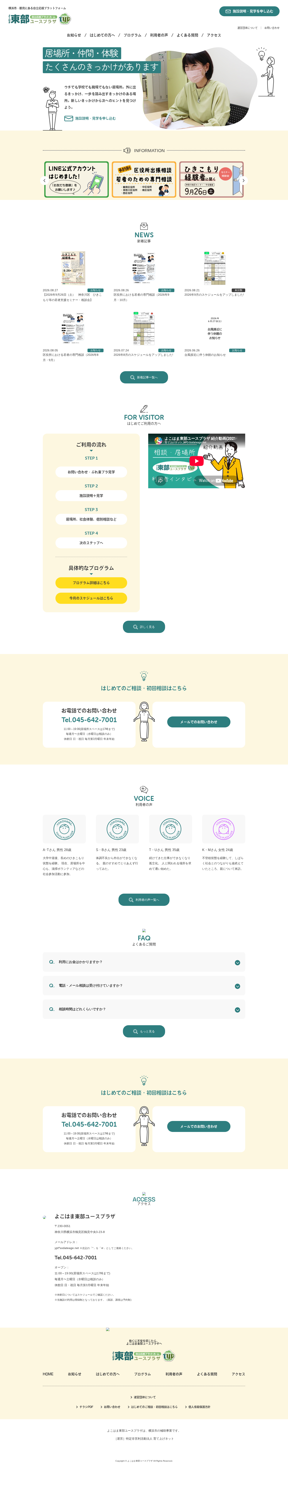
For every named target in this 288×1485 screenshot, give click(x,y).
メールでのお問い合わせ (198, 722)
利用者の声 (159, 35)
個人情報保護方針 (199, 1406)
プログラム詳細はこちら (91, 582)
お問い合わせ (272, 28)
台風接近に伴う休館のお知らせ (205, 354)
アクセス (214, 35)
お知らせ (74, 35)
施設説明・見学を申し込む (253, 11)
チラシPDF (86, 1406)
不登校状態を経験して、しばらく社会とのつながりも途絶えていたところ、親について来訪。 (223, 863)
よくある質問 (187, 35)
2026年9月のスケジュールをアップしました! (214, 294)
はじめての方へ (102, 35)
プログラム (132, 35)
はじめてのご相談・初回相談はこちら (154, 1406)
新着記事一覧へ (147, 377)
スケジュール (85, 1294)
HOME (48, 1374)
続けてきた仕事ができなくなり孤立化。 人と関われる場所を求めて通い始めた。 (170, 863)
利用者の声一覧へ (147, 899)
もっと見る (147, 1031)
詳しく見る (147, 627)
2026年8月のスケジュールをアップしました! (143, 354)
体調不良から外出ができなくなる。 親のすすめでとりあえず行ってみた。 (117, 863)
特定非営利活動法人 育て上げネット (150, 1438)
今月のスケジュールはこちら (91, 598)
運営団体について (247, 28)
